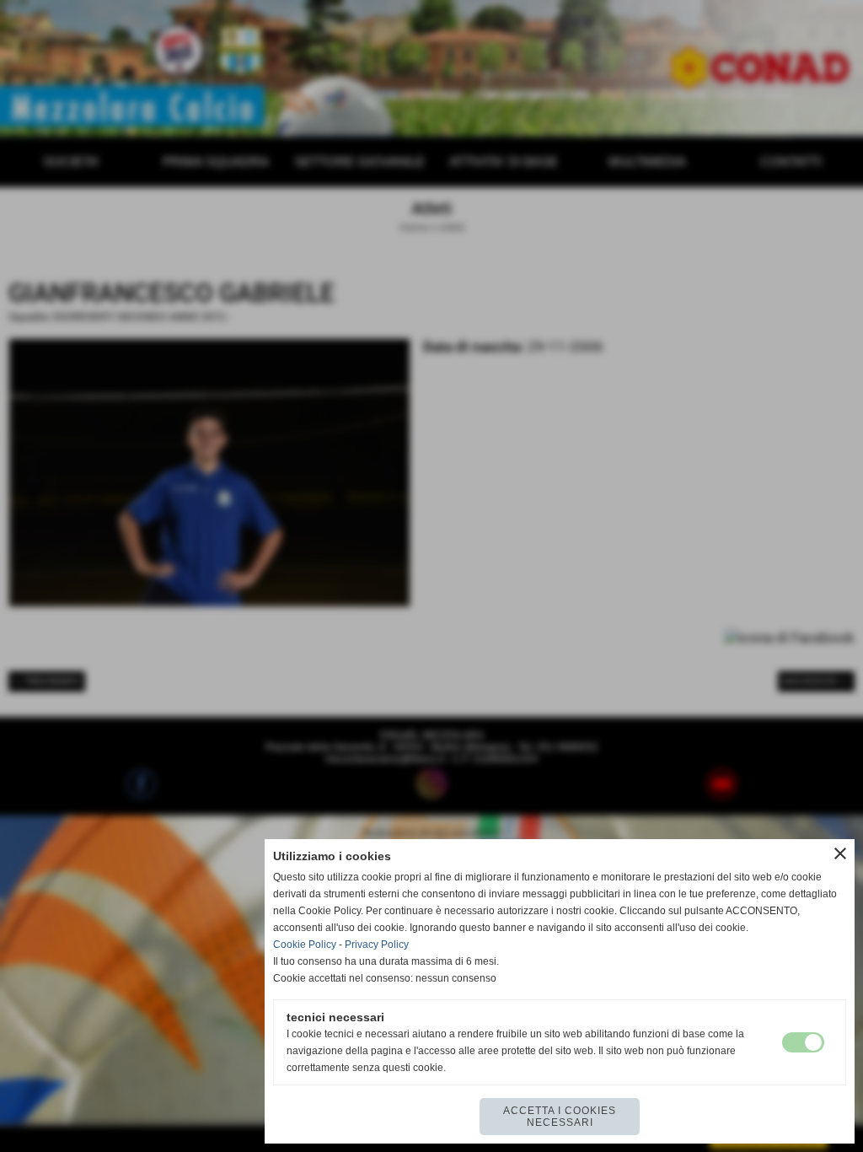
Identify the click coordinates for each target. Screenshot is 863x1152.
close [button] (840, 853)
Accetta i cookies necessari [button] (559, 1116)
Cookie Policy (304, 944)
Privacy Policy (377, 944)
